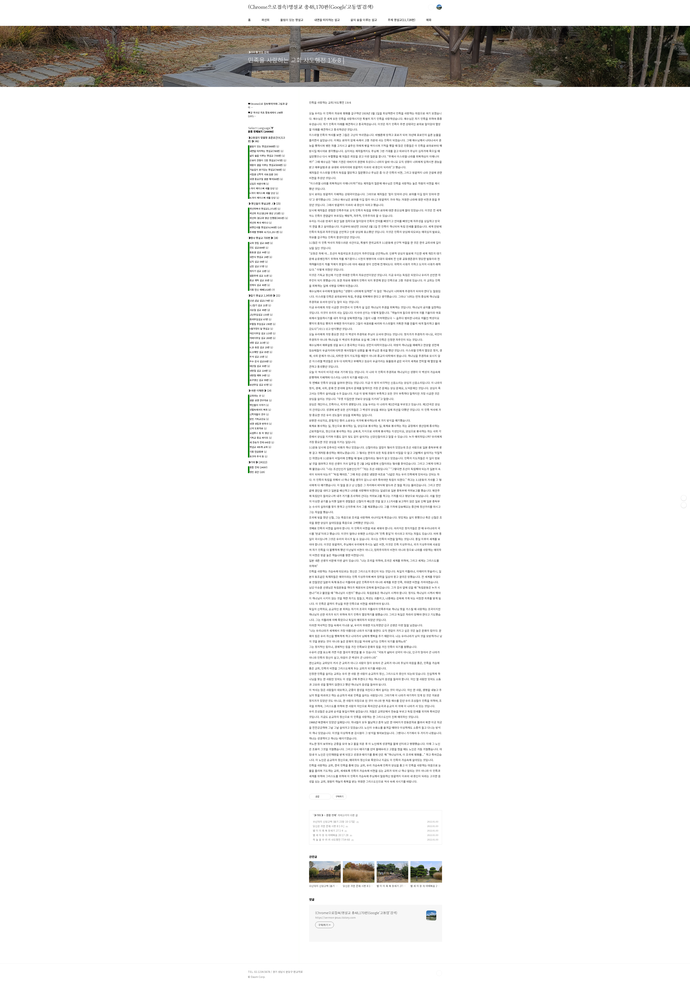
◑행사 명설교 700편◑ (263, 238)
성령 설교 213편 (259, 342)
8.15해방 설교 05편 (261, 352)
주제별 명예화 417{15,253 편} (266, 232)
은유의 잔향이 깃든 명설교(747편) (268, 160)
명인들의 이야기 (259, 405)
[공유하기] (322, 796)
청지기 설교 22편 (260, 271)
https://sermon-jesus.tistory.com (335, 917)
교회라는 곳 (257, 395)
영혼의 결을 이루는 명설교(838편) (268, 165)
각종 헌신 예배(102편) (262, 289)
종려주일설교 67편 (260, 319)
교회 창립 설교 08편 (261, 243)
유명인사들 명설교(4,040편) (266, 227)
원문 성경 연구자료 (261, 400)
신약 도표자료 (258, 428)
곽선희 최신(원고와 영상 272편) (267, 213)
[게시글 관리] (327, 796)
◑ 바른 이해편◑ (260, 390)
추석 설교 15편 (259, 356)
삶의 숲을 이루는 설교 (364, 20)
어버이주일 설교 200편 (262, 338)
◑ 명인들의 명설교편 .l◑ (264, 203)
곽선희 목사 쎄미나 (261, 222)
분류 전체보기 (261, 131)
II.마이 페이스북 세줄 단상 (264, 193)
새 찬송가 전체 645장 (262, 442)
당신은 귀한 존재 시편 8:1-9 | (328, 826)
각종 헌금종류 (258, 451)
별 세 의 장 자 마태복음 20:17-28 (330, 835)
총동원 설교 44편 (260, 252)
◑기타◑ (318, 815)
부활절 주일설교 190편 (262, 324)
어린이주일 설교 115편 (262, 333)
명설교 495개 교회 (260, 447)
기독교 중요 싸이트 (261, 437)
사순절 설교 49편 (260, 310)
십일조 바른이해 (259, 183)
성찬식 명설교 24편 (261, 257)
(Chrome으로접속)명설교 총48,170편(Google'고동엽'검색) (310, 7)
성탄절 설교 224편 (260, 370)
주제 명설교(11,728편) (401, 20)
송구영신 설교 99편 (261, 380)
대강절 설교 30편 (260, 366)
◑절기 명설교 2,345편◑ (264, 295)
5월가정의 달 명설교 (261, 328)
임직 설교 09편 (259, 261)
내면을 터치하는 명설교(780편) (266, 151)
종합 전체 (331, 815)
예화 (428, 20)
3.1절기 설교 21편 (260, 305)
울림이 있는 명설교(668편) (264, 146)
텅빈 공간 (257, 472)
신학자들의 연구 (259, 414)
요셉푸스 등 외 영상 (261, 433)
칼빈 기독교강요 (259, 419)
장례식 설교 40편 (260, 285)
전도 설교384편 (259, 247)
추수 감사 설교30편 (261, 361)
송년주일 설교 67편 (261, 384)
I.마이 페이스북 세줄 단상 (264, 188)
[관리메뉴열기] (683, 498)
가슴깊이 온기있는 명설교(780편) (268, 169)
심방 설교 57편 (259, 266)
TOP (439, 973)
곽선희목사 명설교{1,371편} (265, 208)
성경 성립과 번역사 (261, 423)
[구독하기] (683, 505)
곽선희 (265, 20)
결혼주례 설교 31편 (261, 275)
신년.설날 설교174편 (261, 300)
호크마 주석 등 (258, 456)
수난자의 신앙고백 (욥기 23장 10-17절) (334, 821)
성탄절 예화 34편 (260, 375)
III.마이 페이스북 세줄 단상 (264, 197)
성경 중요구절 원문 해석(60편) (266, 179)
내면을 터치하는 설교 (327, 20)
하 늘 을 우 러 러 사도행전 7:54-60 (331, 839)
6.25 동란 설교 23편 (261, 347)
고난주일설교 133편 (261, 314)
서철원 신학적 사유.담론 (264, 174)
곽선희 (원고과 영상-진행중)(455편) (269, 218)
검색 (431, 7)
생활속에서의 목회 (260, 409)
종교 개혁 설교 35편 (261, 280)
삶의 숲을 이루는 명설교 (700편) (267, 155)
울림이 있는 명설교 (291, 20)
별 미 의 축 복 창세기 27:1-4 (328, 830)
